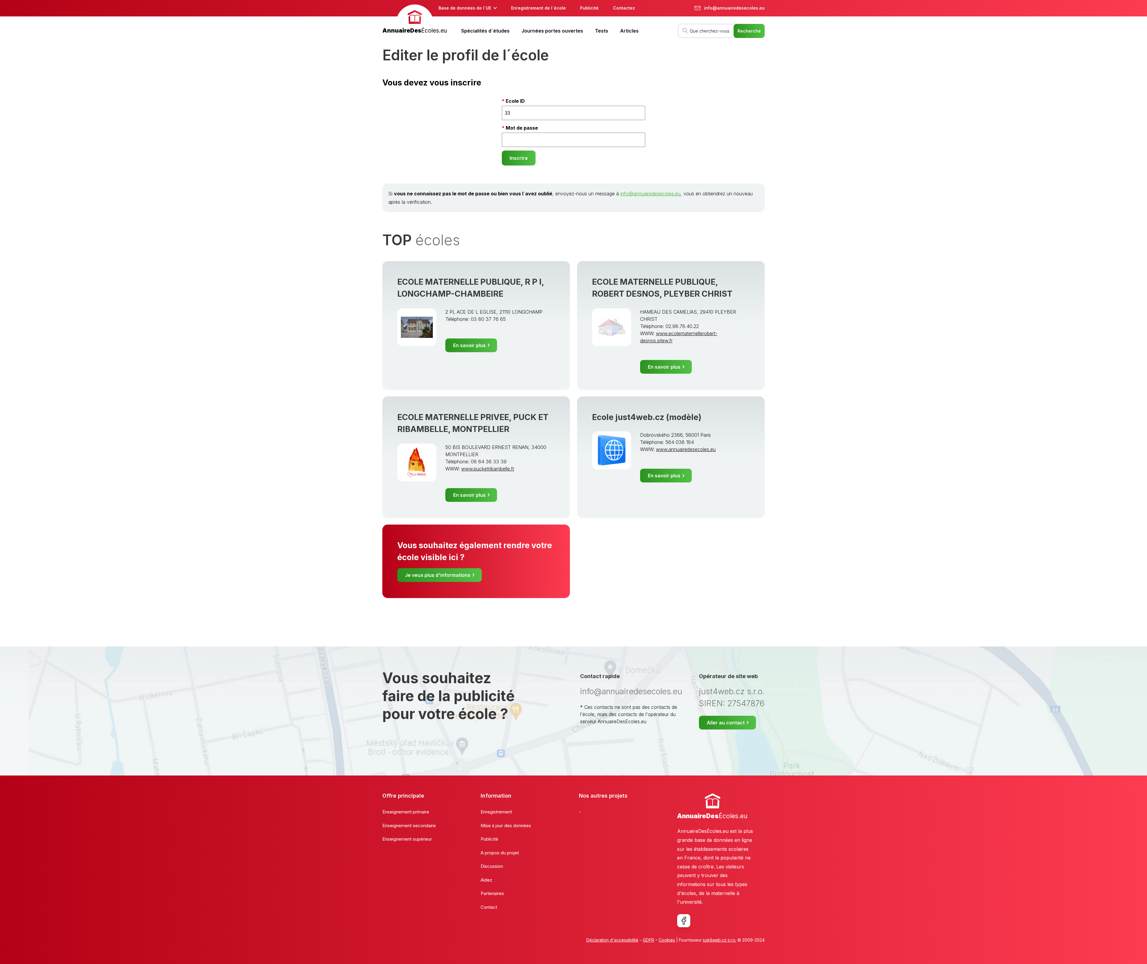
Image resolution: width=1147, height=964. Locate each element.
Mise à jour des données (506, 825)
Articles (629, 31)
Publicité (589, 7)
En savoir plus (469, 345)
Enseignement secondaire (409, 825)
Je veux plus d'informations (437, 575)
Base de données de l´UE (464, 7)
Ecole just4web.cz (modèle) (646, 417)
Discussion (492, 866)
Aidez (486, 880)
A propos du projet (500, 853)
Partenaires (492, 893)
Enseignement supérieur (407, 839)
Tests (601, 31)
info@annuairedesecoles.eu (650, 194)
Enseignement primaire (405, 812)
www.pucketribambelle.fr (487, 469)
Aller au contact (726, 723)
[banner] (414, 19)
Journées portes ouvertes (552, 31)
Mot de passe (522, 128)
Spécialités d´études (485, 31)
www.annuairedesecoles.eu (686, 449)
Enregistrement (496, 812)
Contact (489, 907)
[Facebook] (683, 920)
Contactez (624, 7)
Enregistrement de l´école (538, 7)
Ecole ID (515, 101)
